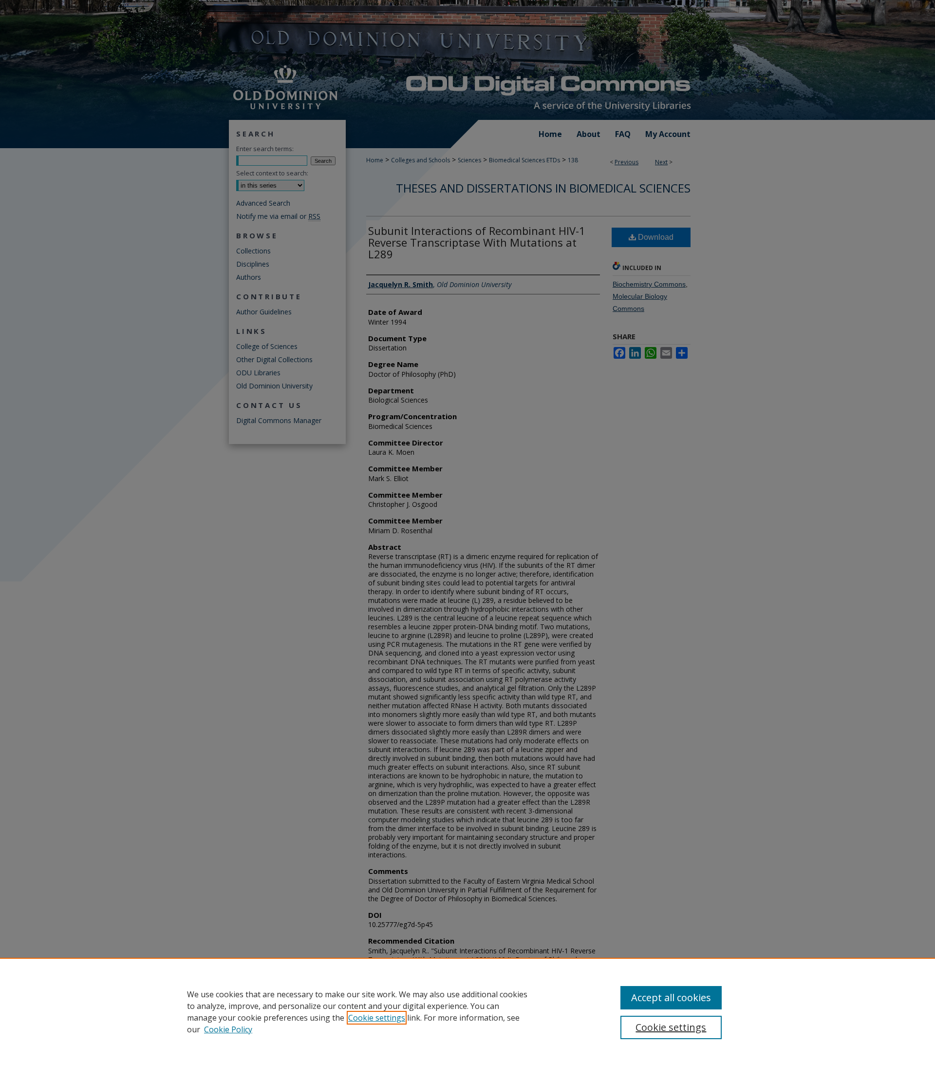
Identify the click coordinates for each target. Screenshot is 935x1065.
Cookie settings (376, 1017)
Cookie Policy (228, 1029)
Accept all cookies (671, 997)
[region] (467, 1011)
